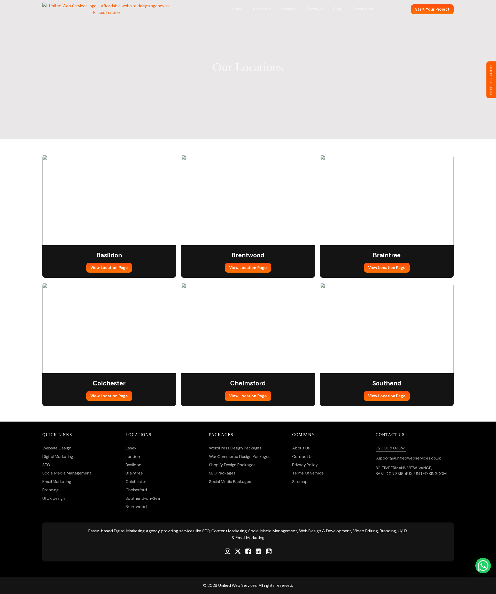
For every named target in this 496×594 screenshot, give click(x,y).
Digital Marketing (57, 456)
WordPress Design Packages (235, 448)
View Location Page (109, 267)
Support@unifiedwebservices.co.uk (408, 458)
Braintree (134, 473)
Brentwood (136, 506)
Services (288, 9)
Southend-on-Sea (143, 498)
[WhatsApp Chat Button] (483, 565)
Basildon (133, 465)
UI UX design (53, 498)
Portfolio (315, 9)
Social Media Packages (230, 481)
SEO (46, 465)
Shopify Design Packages (232, 465)
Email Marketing (56, 481)
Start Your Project (432, 9)
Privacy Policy (305, 465)
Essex (131, 448)
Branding (50, 490)
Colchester (136, 481)
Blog (337, 9)
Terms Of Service (307, 473)
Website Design (56, 448)
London (133, 456)
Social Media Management (66, 473)
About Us (261, 9)
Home (237, 9)
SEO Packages (222, 473)
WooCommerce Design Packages (239, 456)
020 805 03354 (391, 448)
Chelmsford (136, 490)
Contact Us (362, 9)
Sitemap (299, 481)
